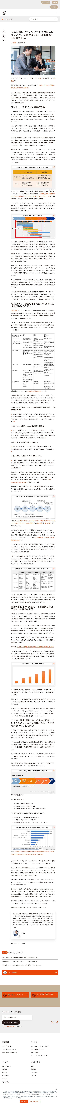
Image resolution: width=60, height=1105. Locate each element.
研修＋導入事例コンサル (9, 1049)
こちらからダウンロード (34, 391)
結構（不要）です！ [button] (34, 1101)
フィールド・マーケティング (39, 1056)
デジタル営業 (21, 943)
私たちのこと (35, 1062)
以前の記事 (14, 311)
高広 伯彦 (40, 523)
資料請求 (55, 2)
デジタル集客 (34, 1052)
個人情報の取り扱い (9, 1026)
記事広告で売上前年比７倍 (9, 1052)
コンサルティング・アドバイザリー (41, 1046)
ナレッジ (5, 1062)
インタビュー (5, 1076)
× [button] (56, 1088)
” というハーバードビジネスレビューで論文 (37, 196)
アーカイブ (19, 952)
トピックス (11, 952)
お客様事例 (5, 1042)
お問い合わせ (54, 7)
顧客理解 (4, 1069)
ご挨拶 (33, 1066)
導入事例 (4, 1072)
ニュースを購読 (45, 2)
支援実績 (33, 1069)
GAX (40, 78)
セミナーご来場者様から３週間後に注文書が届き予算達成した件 (35, 647)
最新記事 (5, 952)
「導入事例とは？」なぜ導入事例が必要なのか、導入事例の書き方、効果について (22, 965)
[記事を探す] (55, 19)
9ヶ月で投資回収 (6, 1046)
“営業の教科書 (44, 194)
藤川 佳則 (47, 523)
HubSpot (4, 1079)
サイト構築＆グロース (37, 1049)
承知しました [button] (24, 1101)
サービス (34, 1042)
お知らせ (33, 1076)
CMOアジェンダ (6, 1066)
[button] (57, 12)
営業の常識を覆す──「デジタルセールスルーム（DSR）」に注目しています (21, 961)
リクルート (34, 1072)
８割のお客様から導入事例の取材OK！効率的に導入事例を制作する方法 (19, 957)
